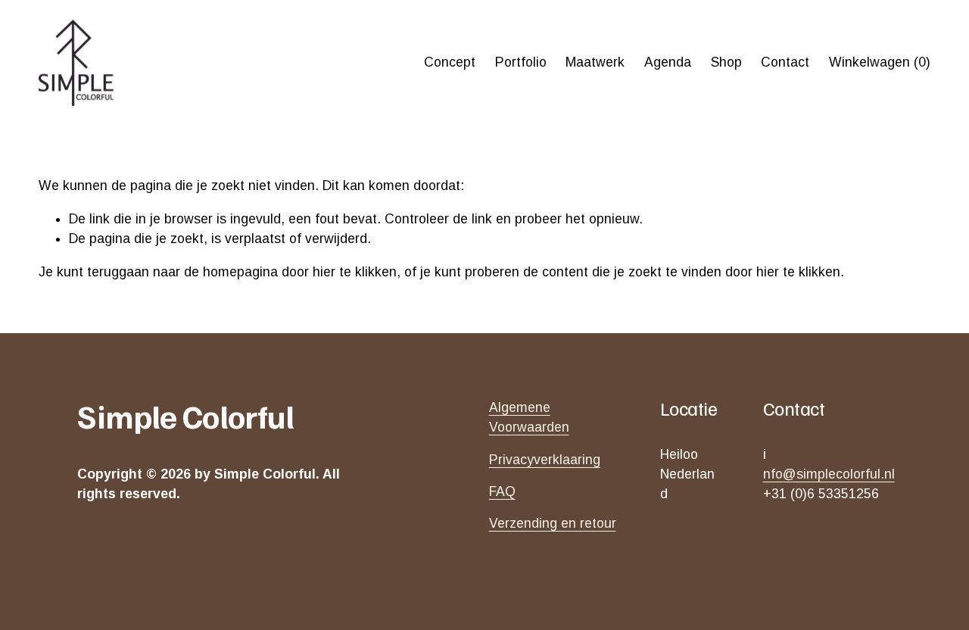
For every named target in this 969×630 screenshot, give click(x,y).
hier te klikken (355, 271)
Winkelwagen (879, 62)
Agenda (667, 62)
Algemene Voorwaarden (529, 417)
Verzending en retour (552, 523)
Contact (785, 62)
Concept (449, 62)
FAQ (502, 491)
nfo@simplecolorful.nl (829, 474)
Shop (726, 62)
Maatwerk (595, 62)
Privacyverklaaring (544, 459)
